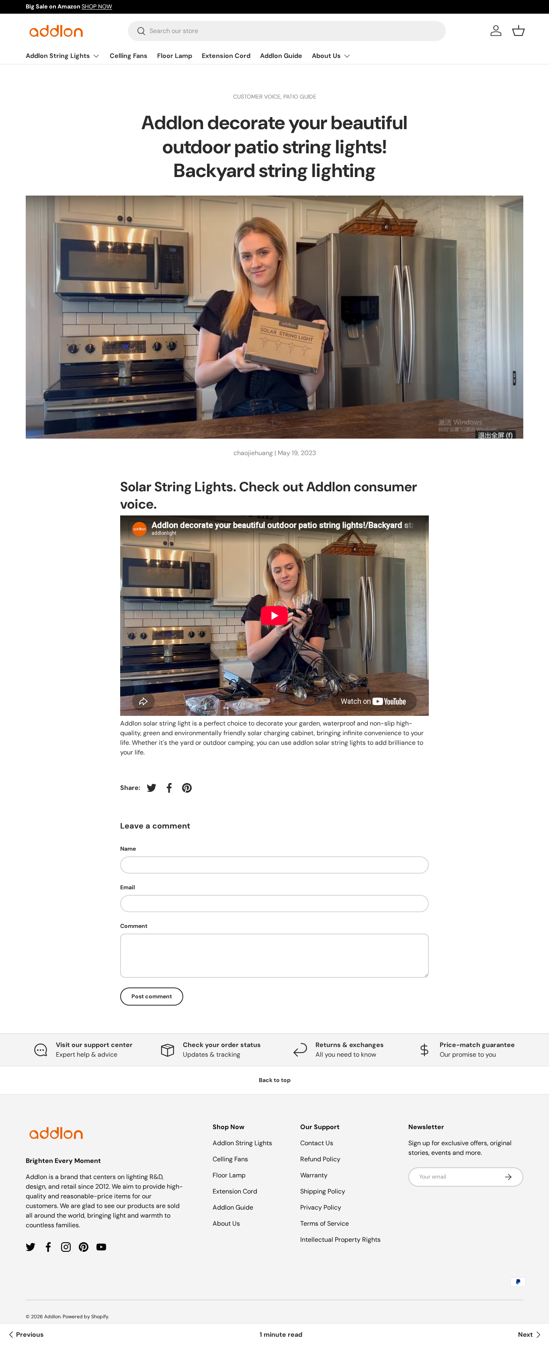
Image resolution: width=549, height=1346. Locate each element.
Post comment (151, 996)
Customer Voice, (258, 96)
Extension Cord (226, 56)
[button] (518, 30)
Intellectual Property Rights (340, 1239)
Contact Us (316, 1143)
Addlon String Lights (58, 56)
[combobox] (287, 31)
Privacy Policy (320, 1207)
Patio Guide (299, 96)
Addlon (52, 1316)
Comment (133, 926)
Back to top (275, 1080)
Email (127, 887)
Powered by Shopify (85, 1316)
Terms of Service (324, 1223)
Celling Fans (128, 56)
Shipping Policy (322, 1191)
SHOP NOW (97, 6)
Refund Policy (320, 1159)
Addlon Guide (281, 56)
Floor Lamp (174, 56)
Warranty (314, 1175)
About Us (326, 56)
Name (128, 848)
